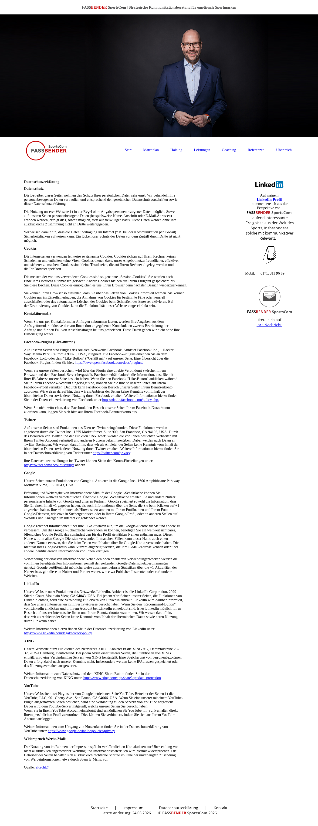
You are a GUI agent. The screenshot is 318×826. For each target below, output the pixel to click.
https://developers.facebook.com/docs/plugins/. (109, 362)
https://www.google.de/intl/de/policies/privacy (81, 731)
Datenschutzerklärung (178, 807)
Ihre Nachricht (269, 324)
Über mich (284, 150)
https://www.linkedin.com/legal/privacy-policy (58, 633)
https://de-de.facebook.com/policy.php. (130, 400)
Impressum (133, 807)
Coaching (229, 150)
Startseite (99, 807)
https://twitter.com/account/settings (49, 465)
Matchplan (151, 150)
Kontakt (220, 807)
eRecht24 (43, 767)
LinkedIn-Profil (269, 199)
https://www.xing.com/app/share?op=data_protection (122, 678)
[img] (159, 75)
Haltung (176, 150)
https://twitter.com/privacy (111, 453)
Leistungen (202, 150)
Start (128, 150)
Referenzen (256, 150)
